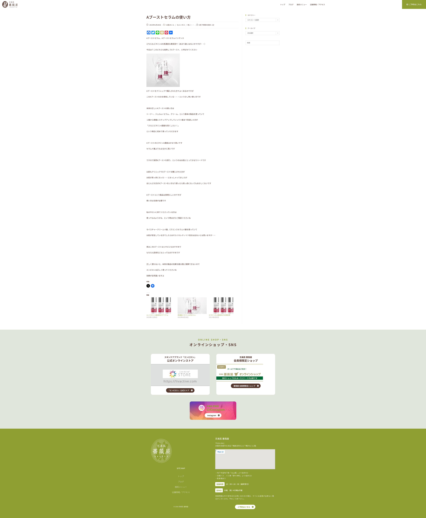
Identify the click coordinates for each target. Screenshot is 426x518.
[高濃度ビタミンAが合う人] (192, 305)
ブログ (290, 4)
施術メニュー (302, 4)
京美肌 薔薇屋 (212, 406)
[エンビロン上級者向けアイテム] (160, 305)
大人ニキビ (181, 25)
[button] (220, 484)
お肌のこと (170, 25)
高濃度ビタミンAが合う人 (187, 315)
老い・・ (190, 25)
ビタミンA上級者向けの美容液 (219, 315)
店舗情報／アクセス (317, 4)
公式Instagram (215, 409)
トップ (282, 4)
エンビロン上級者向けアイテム (157, 315)
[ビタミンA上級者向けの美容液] (223, 305)
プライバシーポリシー (181, 500)
